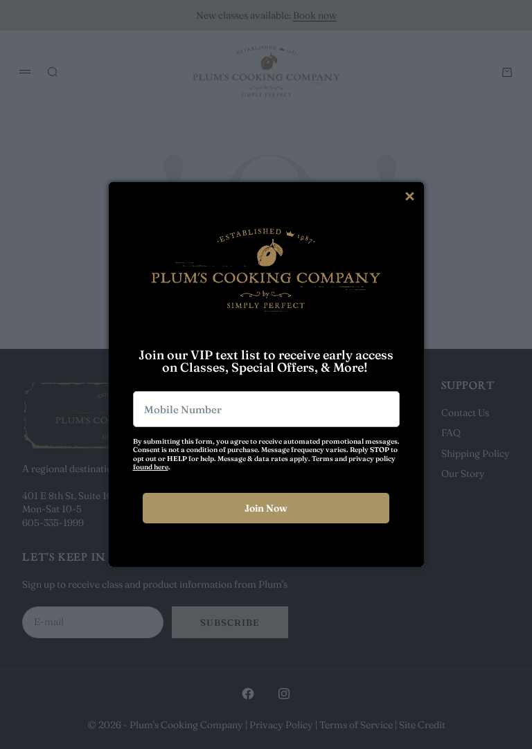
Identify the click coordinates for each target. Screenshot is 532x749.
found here (150, 466)
